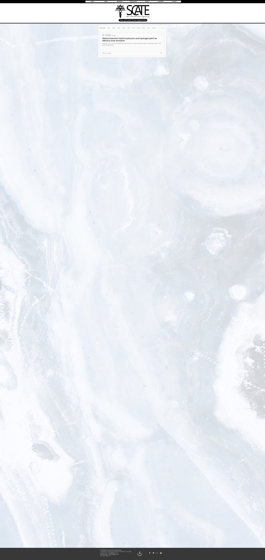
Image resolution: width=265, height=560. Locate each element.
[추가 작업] (162, 35)
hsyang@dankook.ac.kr (113, 553)
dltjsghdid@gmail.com (114, 554)
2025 (114, 28)
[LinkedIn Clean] (161, 553)
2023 (123, 28)
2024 (119, 28)
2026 (109, 28)
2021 (133, 28)
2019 (143, 28)
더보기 (153, 28)
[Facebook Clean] (150, 553)
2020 (138, 28)
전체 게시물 (102, 28)
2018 (148, 28)
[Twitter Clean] (153, 553)
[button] (162, 28)
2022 (128, 28)
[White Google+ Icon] (157, 553)
